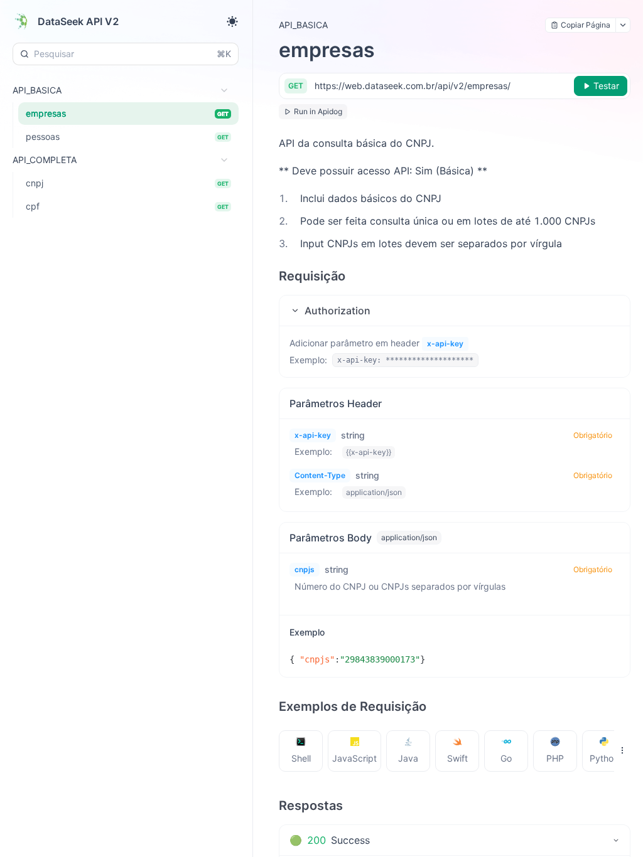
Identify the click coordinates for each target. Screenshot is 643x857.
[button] (454, 310)
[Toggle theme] (232, 21)
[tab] (301, 751)
